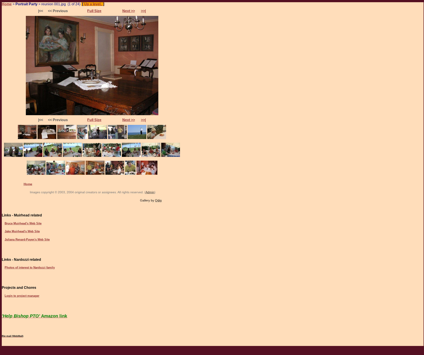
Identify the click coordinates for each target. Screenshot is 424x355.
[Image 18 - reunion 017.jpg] (36, 173)
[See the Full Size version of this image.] (92, 114)
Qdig (158, 200)
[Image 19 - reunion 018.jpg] (55, 173)
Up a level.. (93, 4)
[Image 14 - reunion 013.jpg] (111, 156)
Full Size (94, 11)
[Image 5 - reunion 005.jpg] (97, 138)
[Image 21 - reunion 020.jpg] (95, 173)
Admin (150, 192)
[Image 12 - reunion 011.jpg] (72, 156)
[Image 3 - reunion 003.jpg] (66, 138)
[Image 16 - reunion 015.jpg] (151, 156)
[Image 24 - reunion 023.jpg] (146, 173)
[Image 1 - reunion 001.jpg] (27, 138)
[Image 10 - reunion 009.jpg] (33, 156)
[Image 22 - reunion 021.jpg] (114, 173)
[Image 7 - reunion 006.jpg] (137, 138)
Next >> (128, 11)
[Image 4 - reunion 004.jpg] (82, 138)
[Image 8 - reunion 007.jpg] (156, 138)
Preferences (117, 4)
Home (7, 4)
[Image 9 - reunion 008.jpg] (13, 156)
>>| (143, 11)
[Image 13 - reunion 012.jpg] (92, 156)
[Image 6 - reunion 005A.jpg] (117, 138)
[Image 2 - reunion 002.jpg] (47, 138)
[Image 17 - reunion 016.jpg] (170, 156)
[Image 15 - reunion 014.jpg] (131, 156)
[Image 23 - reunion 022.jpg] (130, 173)
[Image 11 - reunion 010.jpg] (52, 156)
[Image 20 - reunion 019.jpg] (75, 173)
